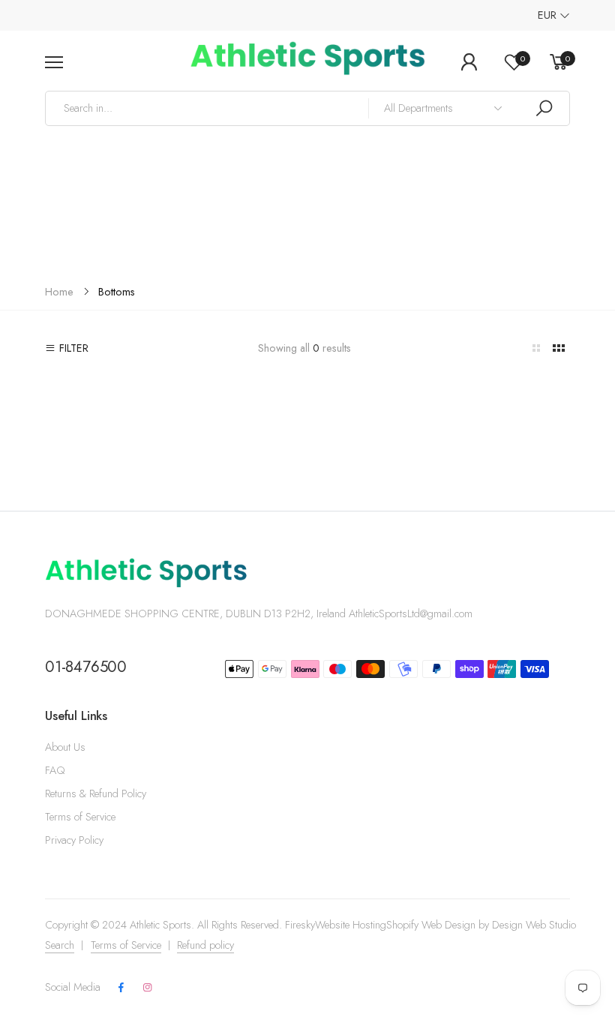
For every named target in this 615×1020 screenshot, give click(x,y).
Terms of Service (80, 816)
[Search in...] (544, 108)
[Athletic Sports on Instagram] (147, 988)
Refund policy (205, 945)
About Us (65, 747)
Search (59, 945)
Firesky (300, 924)
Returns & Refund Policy (95, 793)
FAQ (54, 770)
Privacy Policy (74, 840)
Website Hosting (350, 924)
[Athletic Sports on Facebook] (121, 988)
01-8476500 (86, 667)
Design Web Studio (534, 924)
